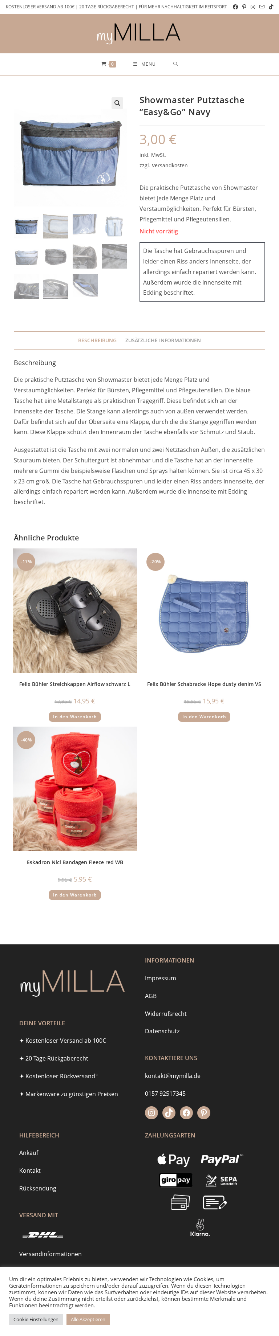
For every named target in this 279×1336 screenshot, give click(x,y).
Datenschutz (162, 1031)
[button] (117, 103)
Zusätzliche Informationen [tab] (163, 340)
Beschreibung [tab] (97, 340)
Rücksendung (37, 1188)
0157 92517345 (165, 1094)
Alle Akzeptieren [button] (88, 1319)
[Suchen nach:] (175, 64)
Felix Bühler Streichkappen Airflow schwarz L (74, 684)
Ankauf (28, 1153)
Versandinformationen (50, 1254)
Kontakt (30, 1170)
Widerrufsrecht (166, 1014)
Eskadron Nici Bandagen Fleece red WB (75, 862)
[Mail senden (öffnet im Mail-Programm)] (262, 7)
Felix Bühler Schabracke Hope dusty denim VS (204, 684)
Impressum (160, 978)
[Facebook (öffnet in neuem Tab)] (235, 7)
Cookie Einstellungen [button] (35, 1319)
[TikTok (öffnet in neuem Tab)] (270, 7)
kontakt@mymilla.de (173, 1076)
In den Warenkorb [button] (75, 717)
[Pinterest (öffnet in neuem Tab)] (244, 7)
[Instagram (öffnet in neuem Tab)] (252, 7)
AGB (151, 996)
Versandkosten (170, 165)
